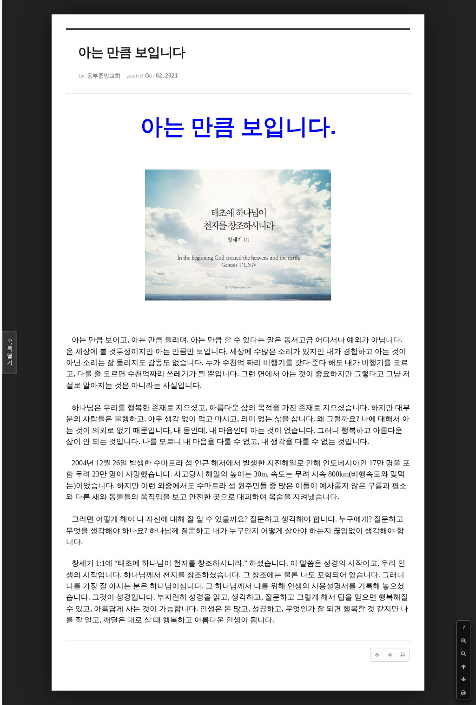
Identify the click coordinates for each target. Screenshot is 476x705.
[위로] (463, 666)
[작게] (463, 653)
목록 (10, 352)
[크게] (463, 640)
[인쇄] (463, 692)
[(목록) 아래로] (463, 679)
